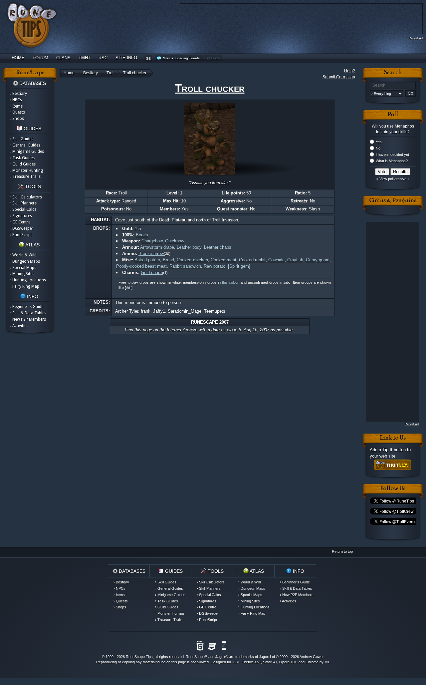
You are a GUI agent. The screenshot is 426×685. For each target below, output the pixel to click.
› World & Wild (23, 255)
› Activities (19, 325)
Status (168, 58)
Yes (379, 142)
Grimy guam (317, 259)
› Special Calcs (23, 209)
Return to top (342, 551)
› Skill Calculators (26, 197)
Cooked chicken (192, 259)
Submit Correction (338, 77)
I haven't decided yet (392, 155)
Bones (142, 234)
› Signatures (21, 215)
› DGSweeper (21, 228)
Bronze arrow (151, 253)
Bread (168, 259)
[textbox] (393, 85)
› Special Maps (23, 267)
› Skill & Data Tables (28, 313)
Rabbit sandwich (185, 266)
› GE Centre (20, 222)
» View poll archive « (392, 179)
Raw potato (214, 266)
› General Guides (25, 145)
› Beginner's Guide (26, 306)
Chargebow (151, 240)
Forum (40, 57)
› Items (16, 106)
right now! (213, 58)
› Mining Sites (22, 273)
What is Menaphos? (392, 161)
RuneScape (195, 657)
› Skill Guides (21, 139)
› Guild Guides (23, 164)
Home (18, 57)
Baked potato (147, 259)
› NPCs (16, 100)
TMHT (85, 57)
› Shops (17, 118)
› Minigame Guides (27, 151)
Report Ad (416, 38)
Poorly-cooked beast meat (141, 266)
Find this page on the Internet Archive (161, 329)
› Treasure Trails (25, 176)
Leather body (189, 247)
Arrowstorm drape (157, 247)
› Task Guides (22, 158)
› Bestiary (18, 93)
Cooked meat (223, 259)
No (378, 148)
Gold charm (152, 272)
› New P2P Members (28, 319)
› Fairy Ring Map (24, 286)
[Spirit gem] (239, 266)
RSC (103, 57)
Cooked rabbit (252, 259)
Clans (63, 57)
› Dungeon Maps (25, 261)
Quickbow (174, 240)
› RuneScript (21, 234)
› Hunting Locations (28, 280)
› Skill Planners (23, 203)
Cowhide (276, 259)
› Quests (17, 112)
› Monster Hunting (26, 170)
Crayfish (295, 259)
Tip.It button (394, 449)
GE (148, 58)
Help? (349, 71)
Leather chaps (217, 247)
